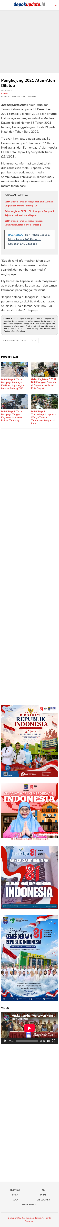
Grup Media (29, 1204)
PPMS (43, 1194)
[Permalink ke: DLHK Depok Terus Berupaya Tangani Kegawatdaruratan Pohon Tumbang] (14, 401)
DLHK (34, 340)
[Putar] (5, 1041)
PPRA (15, 1194)
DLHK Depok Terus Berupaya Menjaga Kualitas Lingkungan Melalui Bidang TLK (12, 384)
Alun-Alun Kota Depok (15, 340)
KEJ (43, 1190)
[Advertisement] (29, 41)
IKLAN (15, 1199)
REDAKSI (15, 1190)
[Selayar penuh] (53, 1041)
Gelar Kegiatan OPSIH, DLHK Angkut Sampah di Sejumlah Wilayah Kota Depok (43, 384)
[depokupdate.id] (29, 4)
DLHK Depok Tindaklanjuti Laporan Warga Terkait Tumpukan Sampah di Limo (43, 417)
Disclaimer (43, 1199)
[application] (29, 1028)
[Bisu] (48, 1041)
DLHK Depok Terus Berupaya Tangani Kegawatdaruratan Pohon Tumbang (11, 416)
